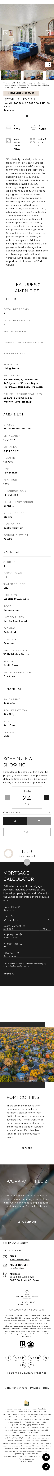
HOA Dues (9, 953)
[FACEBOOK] (8, 1358)
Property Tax (10, 934)
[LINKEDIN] (23, 1358)
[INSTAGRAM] (16, 1358)
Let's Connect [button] (27, 1222)
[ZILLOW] (31, 1365)
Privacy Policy (39, 1387)
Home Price (10, 907)
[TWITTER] (31, 1358)
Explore (27, 1148)
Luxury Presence (35, 1372)
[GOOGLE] (23, 1365)
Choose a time (11, 812)
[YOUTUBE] (38, 1358)
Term (6, 916)
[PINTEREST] (45, 1358)
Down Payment (12, 926)
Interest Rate (10, 943)
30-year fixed (11, 920)
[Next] (46, 797)
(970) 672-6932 (17, 1268)
